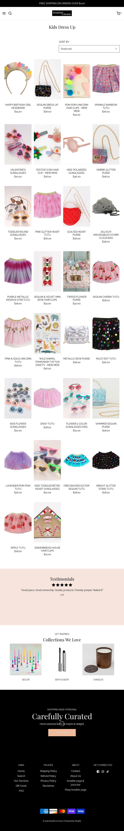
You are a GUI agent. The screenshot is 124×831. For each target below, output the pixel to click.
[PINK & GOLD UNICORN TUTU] (18, 333)
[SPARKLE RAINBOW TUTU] (105, 79)
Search (21, 776)
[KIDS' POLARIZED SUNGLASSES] (76, 144)
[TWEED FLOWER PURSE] (76, 271)
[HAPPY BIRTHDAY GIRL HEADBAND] (18, 79)
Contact (75, 771)
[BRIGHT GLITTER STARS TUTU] (105, 460)
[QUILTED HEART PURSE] (76, 206)
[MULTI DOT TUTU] (105, 333)
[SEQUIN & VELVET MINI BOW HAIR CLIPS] (47, 271)
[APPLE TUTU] (18, 522)
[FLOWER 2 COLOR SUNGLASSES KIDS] (76, 398)
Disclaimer (48, 785)
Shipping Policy (48, 771)
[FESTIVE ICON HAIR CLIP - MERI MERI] (47, 144)
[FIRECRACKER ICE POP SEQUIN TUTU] (76, 460)
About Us (75, 776)
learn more (62, 732)
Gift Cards (21, 785)
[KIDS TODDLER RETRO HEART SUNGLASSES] (47, 460)
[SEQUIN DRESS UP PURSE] (47, 79)
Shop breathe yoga (75, 789)
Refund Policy (48, 776)
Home (21, 771)
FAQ (21, 790)
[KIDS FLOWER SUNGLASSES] (18, 398)
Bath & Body (62, 679)
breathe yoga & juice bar (75, 782)
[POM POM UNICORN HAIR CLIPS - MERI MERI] (76, 79)
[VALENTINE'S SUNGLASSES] (18, 144)
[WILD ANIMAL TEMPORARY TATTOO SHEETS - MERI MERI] (47, 333)
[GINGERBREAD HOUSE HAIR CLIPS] (47, 522)
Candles (98, 679)
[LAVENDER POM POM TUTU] (18, 460)
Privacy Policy (48, 780)
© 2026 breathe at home (53, 821)
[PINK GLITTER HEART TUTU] (47, 206)
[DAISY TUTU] (47, 398)
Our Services (21, 780)
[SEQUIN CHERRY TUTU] (105, 271)
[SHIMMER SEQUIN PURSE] (105, 398)
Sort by (64, 42)
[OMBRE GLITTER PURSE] (105, 144)
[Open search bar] (11, 13)
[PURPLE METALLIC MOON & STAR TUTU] (18, 271)
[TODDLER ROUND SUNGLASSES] (18, 206)
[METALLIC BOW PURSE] (76, 333)
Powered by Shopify (72, 821)
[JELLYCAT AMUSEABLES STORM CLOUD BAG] (105, 206)
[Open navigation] (4, 13)
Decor (25, 679)
